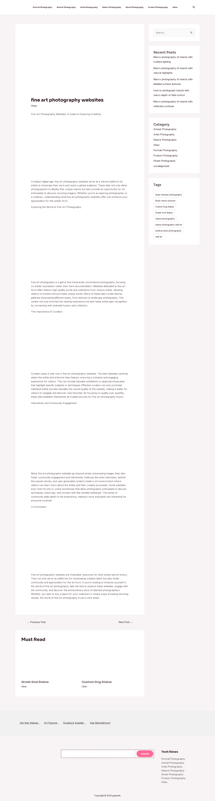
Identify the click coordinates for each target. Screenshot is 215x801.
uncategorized (161, 166)
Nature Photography (111, 7)
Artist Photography (89, 7)
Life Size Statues (30, 722)
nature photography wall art (168, 224)
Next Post (126, 622)
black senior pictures (165, 200)
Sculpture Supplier (74, 722)
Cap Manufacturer (100, 722)
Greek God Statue (35, 682)
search (145, 753)
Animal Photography (66, 7)
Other (175, 7)
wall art (158, 236)
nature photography (165, 218)
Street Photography (134, 7)
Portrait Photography (42, 7)
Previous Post (36, 622)
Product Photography (158, 7)
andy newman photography (168, 194)
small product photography (168, 230)
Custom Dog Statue (97, 682)
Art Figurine (51, 722)
